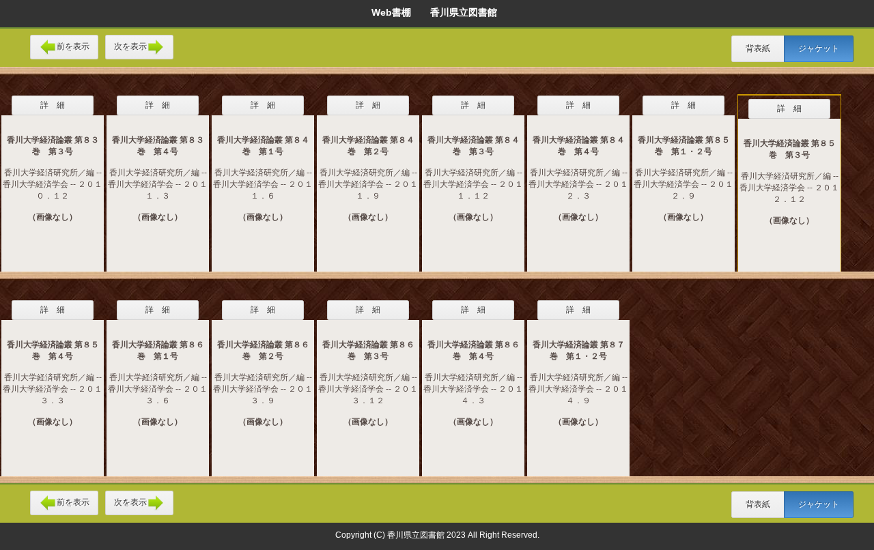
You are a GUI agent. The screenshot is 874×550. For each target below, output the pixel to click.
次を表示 (130, 46)
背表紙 (758, 48)
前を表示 (73, 46)
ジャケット (818, 48)
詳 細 (52, 105)
